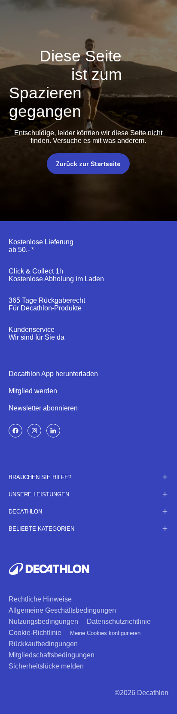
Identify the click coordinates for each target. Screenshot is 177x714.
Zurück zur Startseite (88, 163)
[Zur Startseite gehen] (49, 569)
